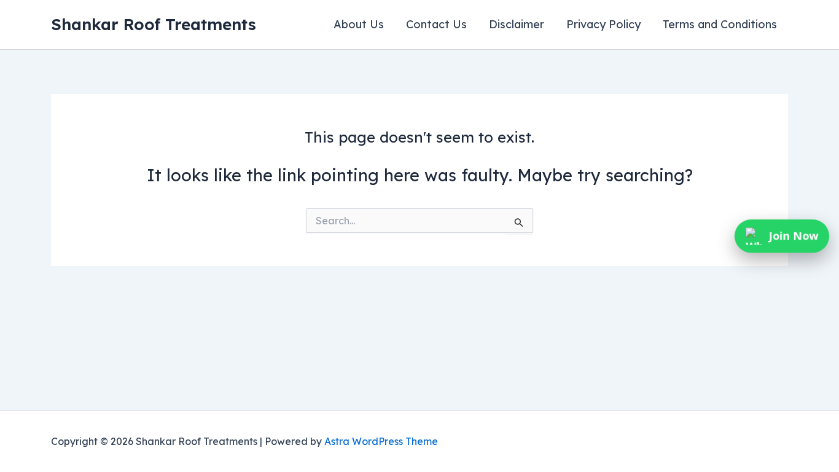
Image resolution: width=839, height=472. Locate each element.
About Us (359, 24)
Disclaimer (516, 24)
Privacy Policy (603, 24)
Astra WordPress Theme (381, 441)
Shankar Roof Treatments (153, 24)
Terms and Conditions (720, 24)
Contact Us (436, 24)
